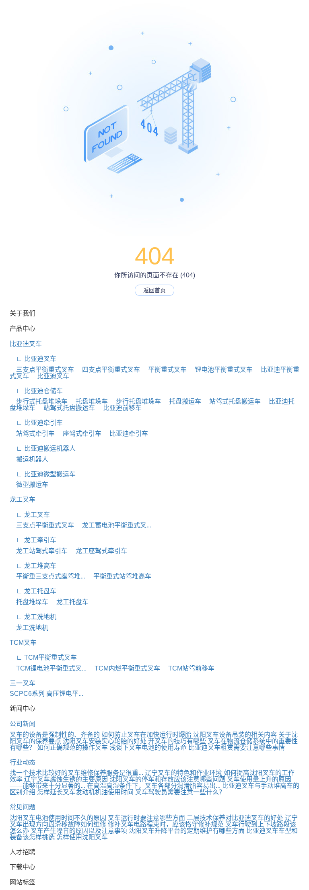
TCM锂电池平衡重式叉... (48, 668)
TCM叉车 (23, 642)
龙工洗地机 (29, 627)
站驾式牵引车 (32, 433)
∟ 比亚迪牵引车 (36, 422)
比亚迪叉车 (26, 343)
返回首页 (154, 290)
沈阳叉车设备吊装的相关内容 (235, 734)
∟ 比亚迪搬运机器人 (43, 448)
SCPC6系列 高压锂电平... (46, 693)
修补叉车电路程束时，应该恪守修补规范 (166, 824)
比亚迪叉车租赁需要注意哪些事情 (236, 747)
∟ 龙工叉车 (30, 514)
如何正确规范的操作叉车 (72, 747)
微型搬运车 (29, 484)
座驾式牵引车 (78, 433)
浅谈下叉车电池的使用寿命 (148, 747)
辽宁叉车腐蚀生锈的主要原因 (66, 779)
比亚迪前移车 (119, 407)
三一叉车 (22, 683)
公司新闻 (22, 723)
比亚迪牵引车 (125, 433)
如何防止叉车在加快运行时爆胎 (146, 734)
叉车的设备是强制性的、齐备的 (55, 734)
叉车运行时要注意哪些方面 (146, 817)
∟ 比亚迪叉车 (33, 358)
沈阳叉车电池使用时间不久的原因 (58, 817)
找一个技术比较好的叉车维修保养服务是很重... (76, 772)
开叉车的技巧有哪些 (177, 741)
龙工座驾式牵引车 (98, 551)
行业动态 (22, 762)
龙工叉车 (22, 499)
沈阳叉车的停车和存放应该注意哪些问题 (167, 779)
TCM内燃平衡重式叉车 (124, 668)
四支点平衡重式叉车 (108, 369)
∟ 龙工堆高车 (33, 565)
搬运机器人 (29, 459)
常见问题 (22, 807)
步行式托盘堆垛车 (39, 401)
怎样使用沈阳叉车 (82, 837)
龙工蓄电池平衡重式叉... (113, 525)
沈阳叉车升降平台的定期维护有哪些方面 (187, 830)
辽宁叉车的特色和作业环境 (183, 772)
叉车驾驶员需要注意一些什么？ (180, 792)
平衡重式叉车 (164, 369)
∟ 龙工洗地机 (33, 616)
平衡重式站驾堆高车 (119, 576)
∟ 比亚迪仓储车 (36, 391)
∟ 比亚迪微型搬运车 (43, 474)
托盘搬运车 (182, 401)
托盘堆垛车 (88, 401)
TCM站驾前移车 (188, 668)
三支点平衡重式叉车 (42, 369)
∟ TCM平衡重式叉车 (43, 657)
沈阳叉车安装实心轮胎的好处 (104, 741)
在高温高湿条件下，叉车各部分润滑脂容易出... (153, 785)
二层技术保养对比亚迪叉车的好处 (235, 817)
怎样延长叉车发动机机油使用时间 (85, 792)
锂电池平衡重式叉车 (220, 369)
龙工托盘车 (69, 602)
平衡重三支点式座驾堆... (47, 576)
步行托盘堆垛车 (135, 401)
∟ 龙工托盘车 (33, 591)
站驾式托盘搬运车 (232, 401)
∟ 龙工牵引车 (33, 540)
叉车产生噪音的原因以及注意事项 (79, 830)
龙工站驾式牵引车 (39, 551)
